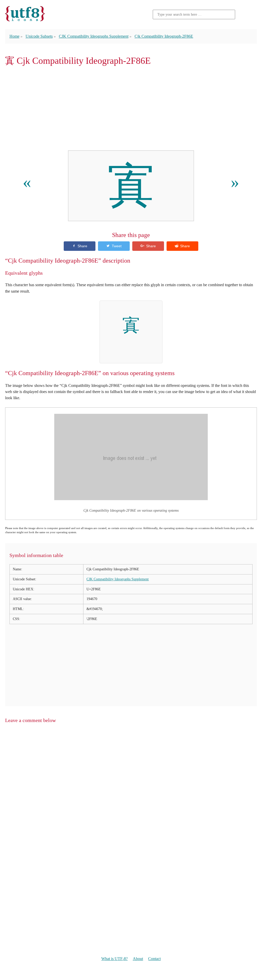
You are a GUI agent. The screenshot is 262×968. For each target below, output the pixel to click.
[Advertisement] (131, 108)
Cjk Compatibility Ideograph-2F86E (164, 36)
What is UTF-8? (114, 958)
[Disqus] (131, 793)
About (138, 958)
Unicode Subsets (39, 36)
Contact (154, 958)
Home (14, 36)
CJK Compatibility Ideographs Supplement (93, 36)
